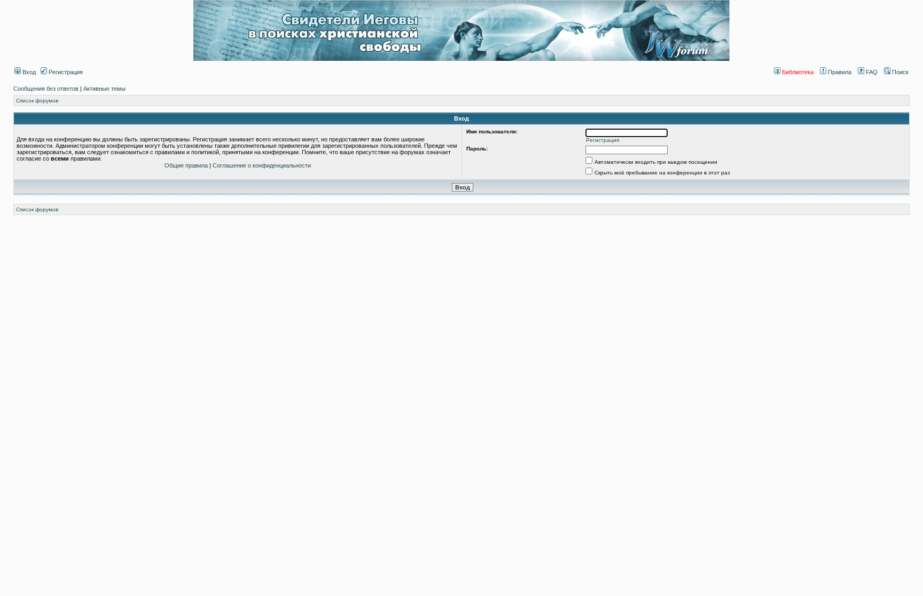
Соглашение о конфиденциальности (262, 165)
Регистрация (65, 72)
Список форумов (37, 101)
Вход (28, 72)
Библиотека (797, 72)
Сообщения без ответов (46, 88)
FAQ (871, 72)
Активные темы (104, 88)
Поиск (899, 72)
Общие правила (186, 165)
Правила (838, 72)
